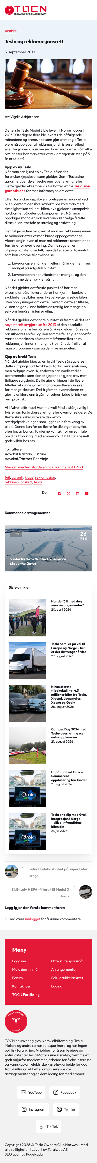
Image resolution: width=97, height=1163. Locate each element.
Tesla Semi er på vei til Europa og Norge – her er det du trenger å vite (68, 648)
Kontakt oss (21, 986)
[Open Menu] (90, 7)
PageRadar (35, 1154)
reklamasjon (45, 477)
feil (7, 477)
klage (29, 477)
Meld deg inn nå (24, 969)
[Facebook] (59, 493)
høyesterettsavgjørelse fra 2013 (30, 324)
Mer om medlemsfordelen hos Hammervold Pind (44, 467)
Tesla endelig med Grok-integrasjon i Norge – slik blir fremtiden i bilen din (69, 820)
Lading (56, 986)
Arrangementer (64, 969)
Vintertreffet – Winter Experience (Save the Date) (38, 561)
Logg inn (19, 961)
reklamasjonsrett (18, 482)
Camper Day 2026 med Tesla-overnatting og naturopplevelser (68, 733)
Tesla (37, 482)
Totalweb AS (58, 1149)
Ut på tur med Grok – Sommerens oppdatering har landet (69, 776)
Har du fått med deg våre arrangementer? (67, 603)
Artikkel (11, 31)
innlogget (32, 919)
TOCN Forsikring (25, 994)
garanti (17, 477)
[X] (68, 493)
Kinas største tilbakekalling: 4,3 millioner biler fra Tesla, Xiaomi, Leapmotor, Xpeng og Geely (69, 694)
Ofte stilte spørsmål (67, 961)
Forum (17, 977)
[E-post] (86, 493)
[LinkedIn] (77, 493)
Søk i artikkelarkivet (67, 977)
